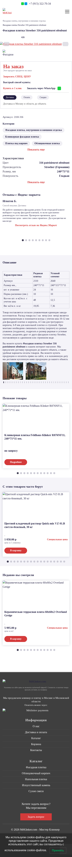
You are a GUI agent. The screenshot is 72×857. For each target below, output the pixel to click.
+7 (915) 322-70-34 (40, 3)
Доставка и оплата (36, 732)
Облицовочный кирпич (36, 773)
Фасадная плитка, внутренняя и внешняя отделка (24, 21)
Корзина (36, 744)
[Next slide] (65, 44)
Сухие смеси (36, 791)
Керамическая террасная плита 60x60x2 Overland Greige (35, 613)
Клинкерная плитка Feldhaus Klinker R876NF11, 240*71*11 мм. (34, 437)
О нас (36, 726)
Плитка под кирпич (16, 143)
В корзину (15, 550)
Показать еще (36, 149)
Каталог (36, 738)
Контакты (36, 750)
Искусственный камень (36, 785)
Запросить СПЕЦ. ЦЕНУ (17, 76)
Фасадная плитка (36, 767)
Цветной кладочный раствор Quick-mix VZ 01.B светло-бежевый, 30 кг (34, 525)
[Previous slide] (6, 44)
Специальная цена (57, 539)
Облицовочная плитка (47, 143)
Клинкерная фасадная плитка (22, 136)
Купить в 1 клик (12, 88)
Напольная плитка (36, 779)
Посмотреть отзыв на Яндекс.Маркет (36, 225)
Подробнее (16, 462)
